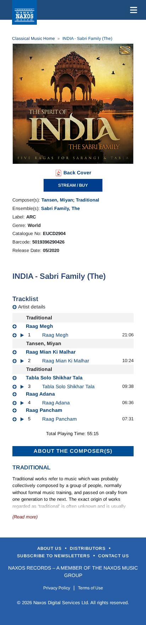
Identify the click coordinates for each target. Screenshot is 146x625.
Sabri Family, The (60, 208)
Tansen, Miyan (57, 200)
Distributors (88, 548)
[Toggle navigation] (132, 9)
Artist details (31, 307)
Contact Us (113, 555)
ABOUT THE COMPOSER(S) (73, 451)
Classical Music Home (33, 38)
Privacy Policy (56, 587)
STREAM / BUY (73, 185)
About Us (50, 548)
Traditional (87, 200)
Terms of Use (90, 587)
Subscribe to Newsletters (54, 555)
